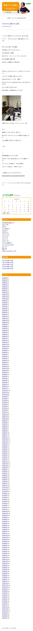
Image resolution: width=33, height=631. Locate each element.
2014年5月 (4, 573)
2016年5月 (4, 525)
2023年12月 (5, 342)
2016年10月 (5, 515)
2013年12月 (5, 583)
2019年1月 (4, 461)
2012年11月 (5, 610)
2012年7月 (4, 618)
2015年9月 (4, 541)
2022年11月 (5, 368)
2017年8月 (4, 495)
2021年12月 (5, 390)
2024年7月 (4, 328)
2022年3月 (4, 384)
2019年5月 (4, 453)
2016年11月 (5, 513)
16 (28, 207)
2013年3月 (4, 602)
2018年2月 (4, 483)
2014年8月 (4, 567)
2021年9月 (4, 396)
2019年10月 (5, 443)
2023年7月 (4, 352)
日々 (3, 247)
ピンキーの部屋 (6, 243)
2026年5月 (4, 284)
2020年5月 (4, 429)
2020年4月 (4, 431)
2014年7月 (4, 569)
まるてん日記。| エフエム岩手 (9, 628)
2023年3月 (4, 360)
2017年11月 (5, 489)
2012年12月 (5, 608)
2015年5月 (4, 549)
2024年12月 (5, 318)
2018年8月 (4, 471)
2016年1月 (4, 533)
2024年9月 (4, 324)
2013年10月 (5, 587)
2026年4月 (4, 286)
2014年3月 (4, 577)
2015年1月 (4, 557)
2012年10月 (5, 612)
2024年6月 (4, 330)
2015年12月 (5, 535)
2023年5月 (4, 356)
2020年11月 (5, 416)
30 (28, 211)
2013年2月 (4, 604)
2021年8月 (4, 398)
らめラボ (4, 232)
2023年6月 (4, 354)
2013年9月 (4, 589)
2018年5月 (4, 477)
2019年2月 (4, 459)
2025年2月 (4, 314)
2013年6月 (4, 595)
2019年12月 (5, 439)
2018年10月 (5, 467)
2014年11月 (5, 561)
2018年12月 (5, 463)
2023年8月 (4, 350)
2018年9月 (4, 469)
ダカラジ (4, 241)
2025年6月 (4, 306)
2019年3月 (4, 457)
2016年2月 (4, 531)
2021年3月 (4, 408)
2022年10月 (5, 370)
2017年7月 (4, 497)
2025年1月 (4, 316)
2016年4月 (4, 527)
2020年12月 (5, 414)
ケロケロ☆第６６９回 (7, 268)
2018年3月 (4, 481)
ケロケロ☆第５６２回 (10, 24)
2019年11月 (5, 441)
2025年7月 (4, 304)
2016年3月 (4, 529)
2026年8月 (4, 278)
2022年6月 (4, 378)
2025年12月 (5, 294)
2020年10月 (5, 418)
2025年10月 (5, 298)
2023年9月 (4, 348)
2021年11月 (5, 392)
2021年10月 (5, 394)
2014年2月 (4, 579)
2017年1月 (4, 509)
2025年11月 (5, 296)
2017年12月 (5, 487)
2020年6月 (4, 427)
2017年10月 (5, 491)
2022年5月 (4, 380)
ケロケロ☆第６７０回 (7, 266)
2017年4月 (4, 503)
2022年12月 (5, 366)
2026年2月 (4, 290)
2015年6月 (4, 547)
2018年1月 (4, 485)
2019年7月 (4, 449)
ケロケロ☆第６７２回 (7, 262)
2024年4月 (4, 334)
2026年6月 (4, 282)
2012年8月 (4, 616)
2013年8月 (4, 591)
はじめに (4, 230)
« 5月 (4, 213)
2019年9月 (4, 445)
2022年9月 (4, 372)
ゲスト (3, 237)
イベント (4, 235)
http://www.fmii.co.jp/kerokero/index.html (13, 176)
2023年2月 (4, 362)
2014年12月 (5, 559)
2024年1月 (4, 340)
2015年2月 (4, 555)
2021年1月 (4, 412)
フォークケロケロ (12, 183)
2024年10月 (5, 322)
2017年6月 (4, 499)
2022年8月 (4, 374)
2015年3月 (4, 553)
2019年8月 (4, 447)
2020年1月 (4, 437)
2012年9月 (4, 614)
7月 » (8, 213)
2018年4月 (4, 479)
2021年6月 (4, 402)
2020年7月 (4, 424)
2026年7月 (4, 280)
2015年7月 (4, 545)
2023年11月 (5, 344)
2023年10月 (5, 346)
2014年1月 (4, 581)
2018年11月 (5, 465)
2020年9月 (4, 420)
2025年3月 (4, 312)
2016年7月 (4, 521)
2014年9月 (4, 565)
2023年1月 (4, 364)
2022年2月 (4, 386)
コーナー (4, 239)
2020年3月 (4, 433)
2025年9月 (4, 300)
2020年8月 (4, 422)
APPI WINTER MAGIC (7, 222)
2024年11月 (5, 320)
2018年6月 (4, 475)
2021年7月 (4, 400)
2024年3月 (4, 336)
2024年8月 (4, 326)
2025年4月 (4, 310)
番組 (18, 183)
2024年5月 (4, 332)
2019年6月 (4, 451)
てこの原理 (5, 228)
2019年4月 (4, 455)
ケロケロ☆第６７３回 (7, 260)
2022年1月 (4, 388)
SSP (3, 226)
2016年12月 (5, 511)
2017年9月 (4, 493)
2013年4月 (4, 599)
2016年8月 (4, 519)
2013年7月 (4, 593)
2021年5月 (4, 404)
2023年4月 (4, 358)
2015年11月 (5, 537)
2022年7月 (4, 376)
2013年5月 (4, 597)
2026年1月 (4, 292)
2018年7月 (4, 473)
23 (28, 209)
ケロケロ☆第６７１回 (7, 264)
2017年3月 (4, 505)
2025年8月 (4, 302)
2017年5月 (4, 501)
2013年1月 (4, 606)
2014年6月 (4, 571)
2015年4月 (4, 551)
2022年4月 (4, 382)
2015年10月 (5, 539)
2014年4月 (4, 575)
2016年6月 (4, 523)
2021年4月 (4, 406)
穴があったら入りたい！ (8, 251)
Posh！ (4, 224)
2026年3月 (4, 288)
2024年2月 (4, 338)
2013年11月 (5, 585)
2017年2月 (4, 507)
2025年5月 (4, 308)
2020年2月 (4, 435)
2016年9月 (4, 517)
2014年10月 (5, 563)
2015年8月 (4, 543)
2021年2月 (4, 410)
